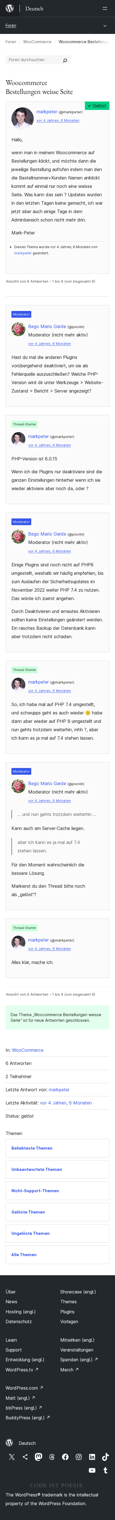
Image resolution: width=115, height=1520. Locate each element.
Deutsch (27, 1443)
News (11, 1301)
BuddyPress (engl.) (28, 1417)
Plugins (67, 1311)
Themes (68, 1301)
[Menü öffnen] (106, 8)
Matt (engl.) (20, 1398)
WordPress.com (25, 1388)
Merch (69, 1370)
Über (11, 1292)
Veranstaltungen (76, 1350)
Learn (11, 1340)
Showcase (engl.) (78, 1292)
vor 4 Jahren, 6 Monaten (58, 120)
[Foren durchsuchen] (65, 59)
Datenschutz (19, 1321)
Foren (11, 25)
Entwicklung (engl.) (25, 1359)
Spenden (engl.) (79, 1359)
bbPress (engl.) (24, 1408)
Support (14, 1350)
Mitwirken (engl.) (77, 1340)
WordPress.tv (22, 1370)
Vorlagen (69, 1321)
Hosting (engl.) (21, 1311)
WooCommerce (37, 41)
